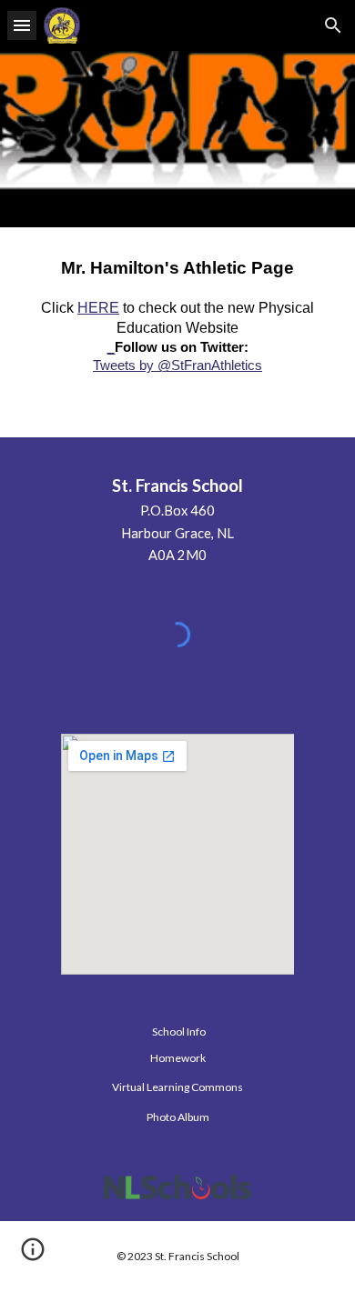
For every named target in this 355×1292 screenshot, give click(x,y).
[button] (22, 25)
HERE (98, 307)
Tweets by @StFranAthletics (177, 365)
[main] (177, 332)
